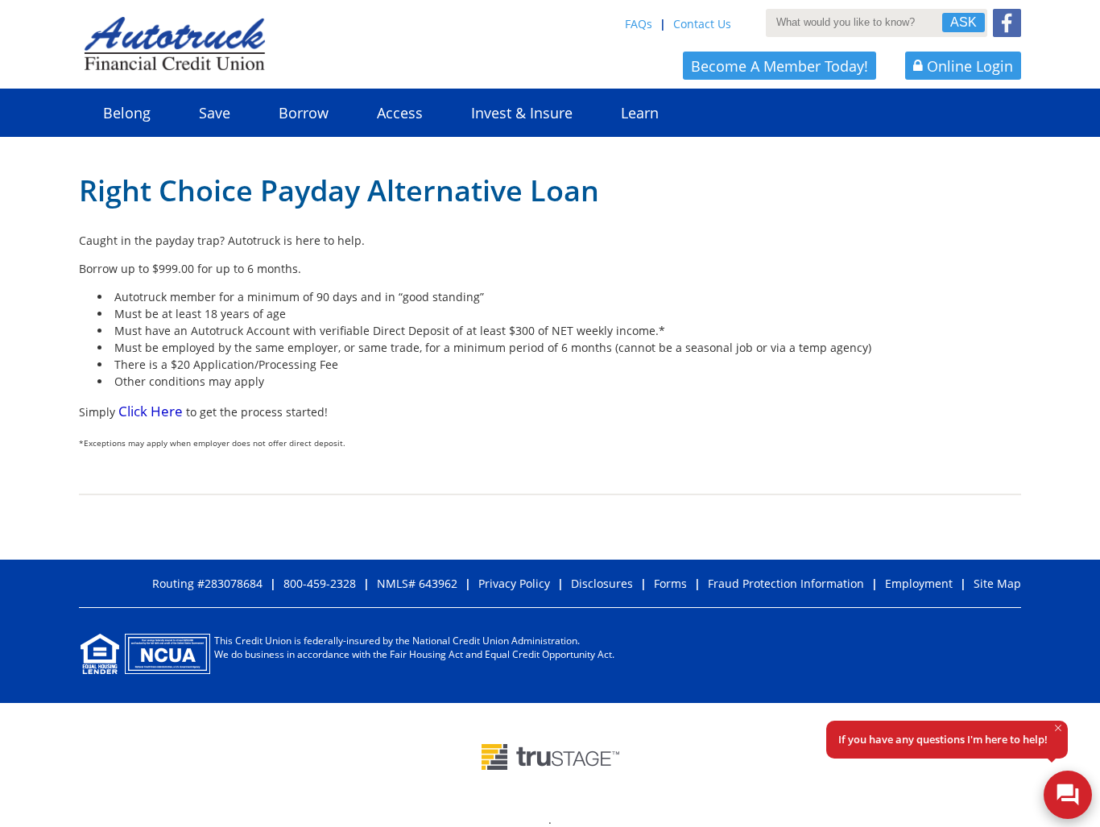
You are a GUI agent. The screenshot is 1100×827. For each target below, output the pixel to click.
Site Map (997, 583)
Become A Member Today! (779, 66)
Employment (919, 583)
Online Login (970, 66)
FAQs (638, 23)
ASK (963, 22)
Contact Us (702, 23)
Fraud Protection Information (786, 583)
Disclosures (602, 583)
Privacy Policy (514, 583)
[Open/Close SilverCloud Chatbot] (1068, 795)
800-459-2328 (319, 583)
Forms (670, 583)
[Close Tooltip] (1058, 728)
